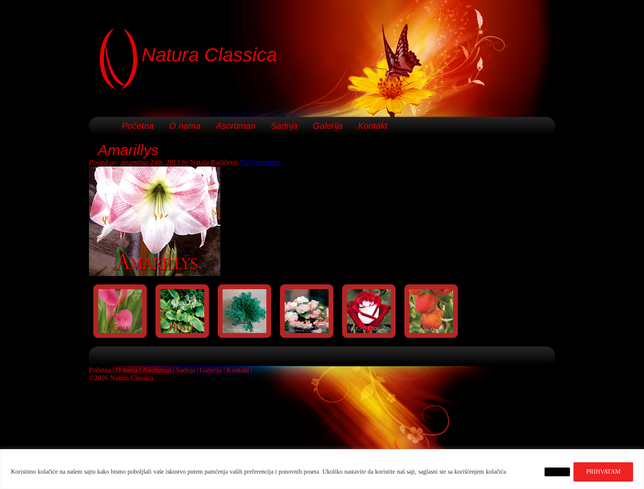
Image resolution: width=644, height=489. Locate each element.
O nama (185, 125)
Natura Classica (209, 54)
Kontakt (373, 125)
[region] (322, 469)
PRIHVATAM (603, 471)
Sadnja (284, 125)
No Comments (260, 162)
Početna (138, 125)
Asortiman (235, 125)
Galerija (328, 125)
